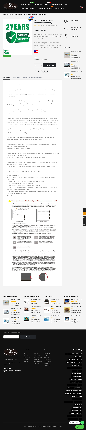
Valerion (79, 416)
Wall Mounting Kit (73, 419)
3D (66, 354)
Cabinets (50, 7)
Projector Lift (68, 402)
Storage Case (78, 404)
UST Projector (71, 416)
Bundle (30, 4)
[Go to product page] (67, 55)
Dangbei (74, 370)
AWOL (68, 362)
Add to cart (50, 65)
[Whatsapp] (82, 423)
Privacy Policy (47, 361)
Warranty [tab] (6, 78)
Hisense (73, 382)
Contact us (26, 355)
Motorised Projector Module (74, 390)
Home (23, 4)
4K (69, 354)
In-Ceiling (79, 382)
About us (26, 353)
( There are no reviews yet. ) (49, 25)
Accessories (59, 8)
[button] (81, 6)
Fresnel (80, 379)
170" (77, 354)
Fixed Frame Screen (27, 8)
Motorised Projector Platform (73, 393)
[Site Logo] (10, 6)
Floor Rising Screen (43, 4)
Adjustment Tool (73, 359)
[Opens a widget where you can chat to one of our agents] (79, 427)
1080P (80, 356)
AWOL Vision (74, 362)
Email (47, 71)
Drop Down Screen (59, 4)
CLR (81, 368)
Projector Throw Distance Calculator (38, 361)
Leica (69, 387)
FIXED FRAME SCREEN (77, 373)
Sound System (78, 402)
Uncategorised (43, 59)
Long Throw (78, 387)
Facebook (35, 71)
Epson (80, 370)
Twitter (38, 71)
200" (76, 356)
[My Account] (81, 4)
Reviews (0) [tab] (16, 78)
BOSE (80, 362)
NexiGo (74, 396)
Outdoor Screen (77, 399)
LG (72, 387)
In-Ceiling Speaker (72, 385)
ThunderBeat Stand (77, 410)
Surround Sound (77, 407)
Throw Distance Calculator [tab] (32, 78)
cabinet (80, 365)
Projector (41, 8)
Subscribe (28, 337)
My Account (27, 357)
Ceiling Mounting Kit (72, 368)
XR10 (80, 419)
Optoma (79, 396)
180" (81, 354)
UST (81, 413)
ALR (81, 359)
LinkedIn (41, 71)
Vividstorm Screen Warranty (47, 355)
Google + (44, 71)
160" (73, 354)
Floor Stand (73, 379)
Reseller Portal (38, 357)
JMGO (80, 385)
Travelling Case (74, 413)
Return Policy (47, 359)
